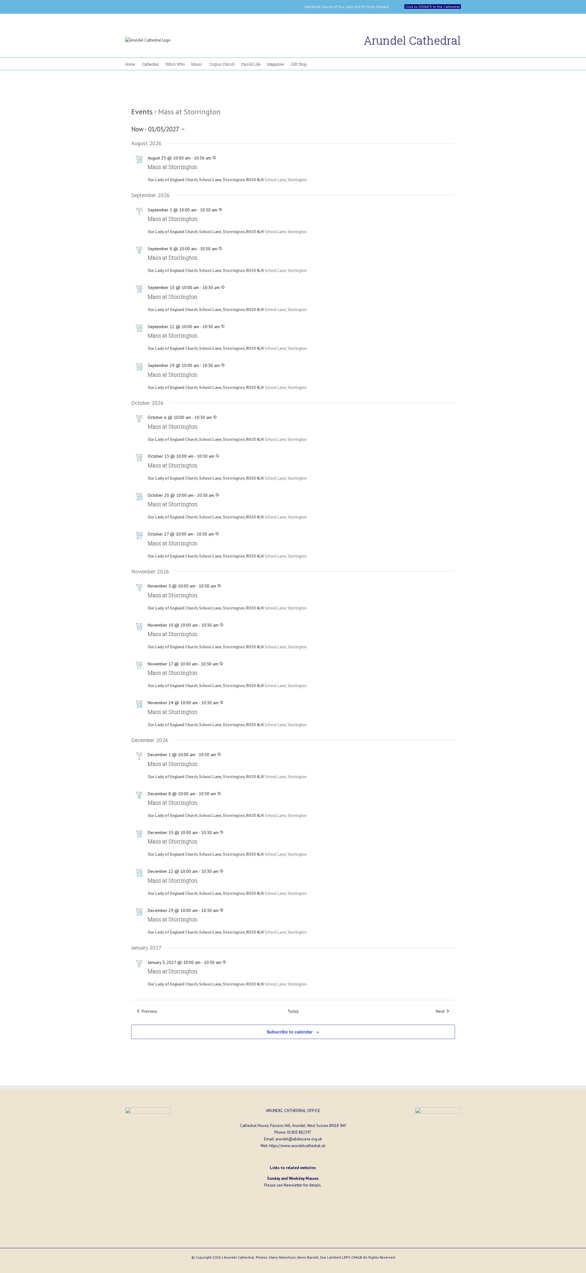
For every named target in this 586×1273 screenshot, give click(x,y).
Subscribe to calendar (290, 1032)
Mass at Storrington (172, 166)
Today (293, 1011)
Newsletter (293, 1185)
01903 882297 (299, 1132)
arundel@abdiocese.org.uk (298, 1139)
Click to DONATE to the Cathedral (432, 6)
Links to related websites (293, 1167)
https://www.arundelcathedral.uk (297, 1145)
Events (142, 111)
